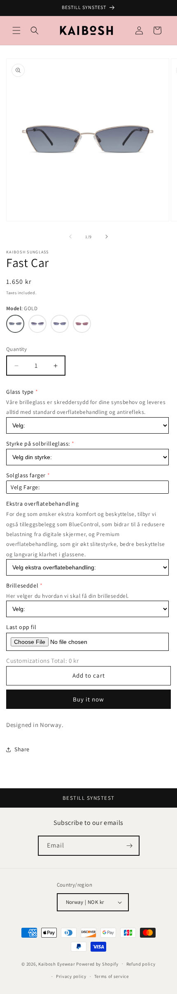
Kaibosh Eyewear (56, 963)
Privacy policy (71, 976)
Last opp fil (21, 627)
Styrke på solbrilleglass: (38, 443)
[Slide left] (70, 237)
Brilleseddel (22, 585)
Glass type (20, 391)
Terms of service (111, 976)
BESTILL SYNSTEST (89, 797)
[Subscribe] (130, 846)
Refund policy (141, 964)
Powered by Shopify (97, 963)
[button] (16, 30)
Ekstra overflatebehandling (42, 503)
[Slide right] (107, 237)
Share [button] (22, 749)
